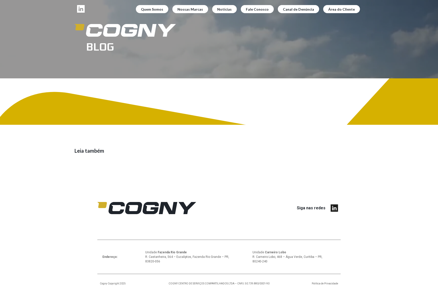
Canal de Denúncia (298, 9)
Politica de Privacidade (325, 283)
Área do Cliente (341, 9)
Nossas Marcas (190, 9)
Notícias (224, 9)
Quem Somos (152, 9)
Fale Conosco (257, 9)
